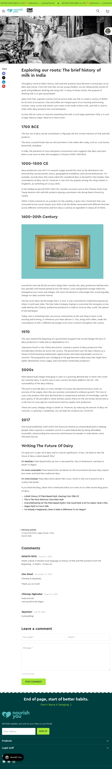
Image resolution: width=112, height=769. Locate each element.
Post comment (33, 682)
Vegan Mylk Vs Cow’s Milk (36, 506)
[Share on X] (3, 77)
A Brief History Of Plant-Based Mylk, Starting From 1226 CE (51, 496)
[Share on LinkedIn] (3, 82)
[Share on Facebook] (3, 73)
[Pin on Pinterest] (3, 86)
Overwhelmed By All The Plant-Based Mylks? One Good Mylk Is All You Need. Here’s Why (66, 503)
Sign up (43, 731)
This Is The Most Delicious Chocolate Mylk (44, 500)
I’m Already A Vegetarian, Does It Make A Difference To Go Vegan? (55, 510)
